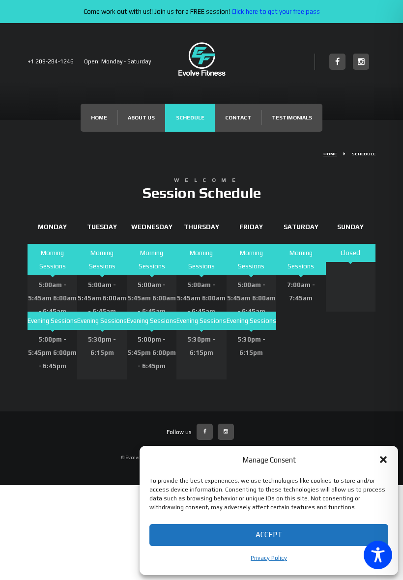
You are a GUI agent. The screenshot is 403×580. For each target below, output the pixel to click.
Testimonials (292, 117)
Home (99, 117)
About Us (141, 117)
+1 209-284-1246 (51, 61)
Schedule (190, 117)
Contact (238, 117)
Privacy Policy (269, 557)
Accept (269, 534)
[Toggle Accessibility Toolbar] (378, 555)
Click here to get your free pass (275, 11)
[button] (383, 459)
